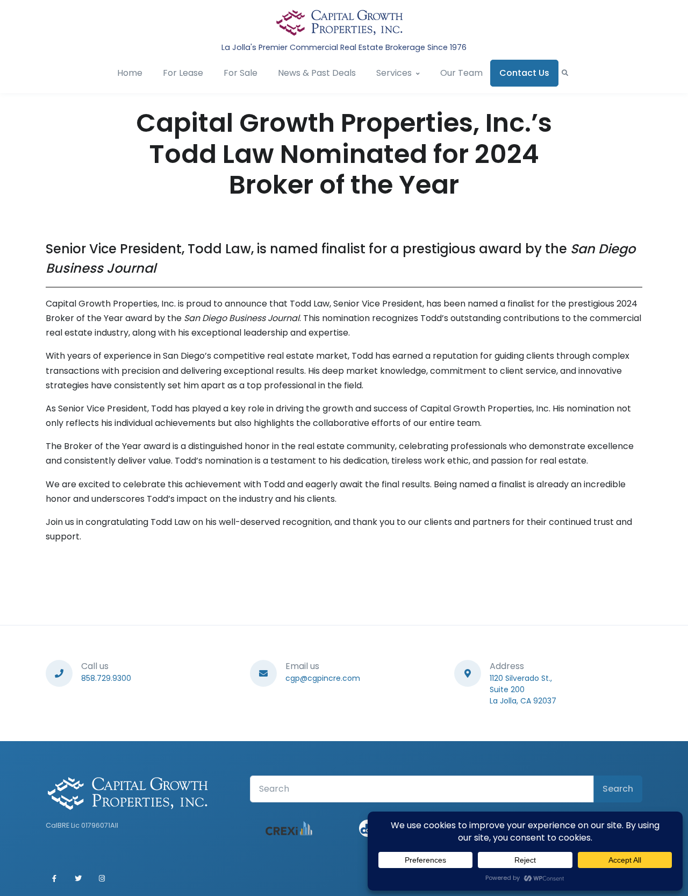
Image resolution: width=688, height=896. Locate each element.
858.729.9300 (106, 678)
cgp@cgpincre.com (322, 678)
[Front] (339, 23)
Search (618, 789)
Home (129, 73)
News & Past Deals (317, 73)
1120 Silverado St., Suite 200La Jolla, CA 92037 (523, 689)
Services (394, 73)
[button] (564, 73)
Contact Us (524, 73)
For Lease (183, 73)
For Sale (240, 73)
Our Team (461, 73)
